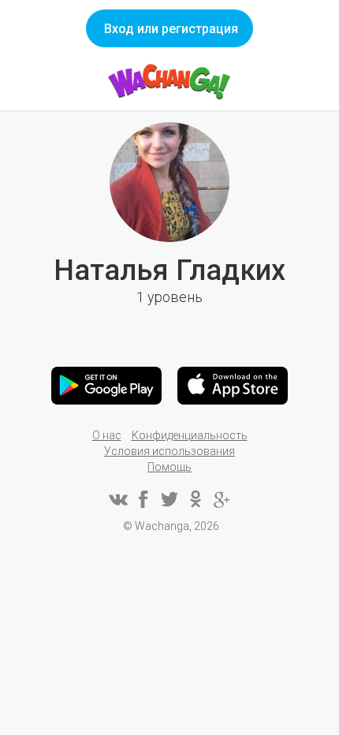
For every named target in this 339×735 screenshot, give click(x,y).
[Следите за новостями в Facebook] (143, 499)
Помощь (169, 467)
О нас (106, 435)
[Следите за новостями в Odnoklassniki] (195, 499)
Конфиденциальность (190, 435)
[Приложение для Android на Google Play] (106, 386)
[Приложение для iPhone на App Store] (232, 386)
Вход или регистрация (171, 28)
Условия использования (169, 451)
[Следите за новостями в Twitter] (169, 499)
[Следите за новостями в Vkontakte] (117, 499)
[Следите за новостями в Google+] (221, 499)
